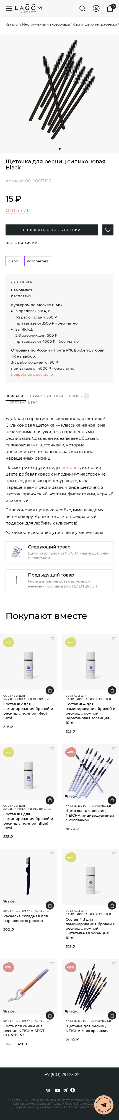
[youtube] (57, 1090)
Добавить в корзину (50, 690)
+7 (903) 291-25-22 (62, 1074)
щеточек (70, 467)
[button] (60, 149)
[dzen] (72, 1090)
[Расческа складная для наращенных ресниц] (28, 877)
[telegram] (65, 1090)
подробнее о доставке (32, 374)
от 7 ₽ (18, 210)
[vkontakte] (48, 1090)
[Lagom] (28, 8)
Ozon (13, 261)
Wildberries (37, 261)
